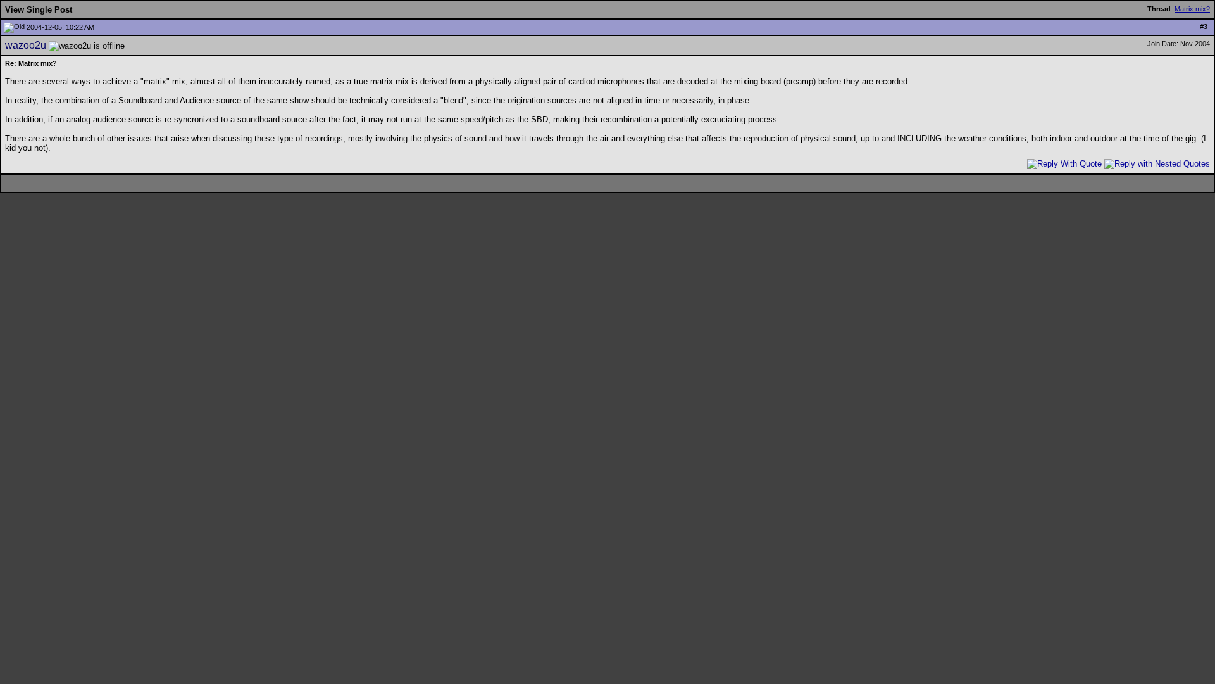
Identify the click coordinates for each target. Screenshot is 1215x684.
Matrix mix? (1192, 9)
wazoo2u (25, 45)
